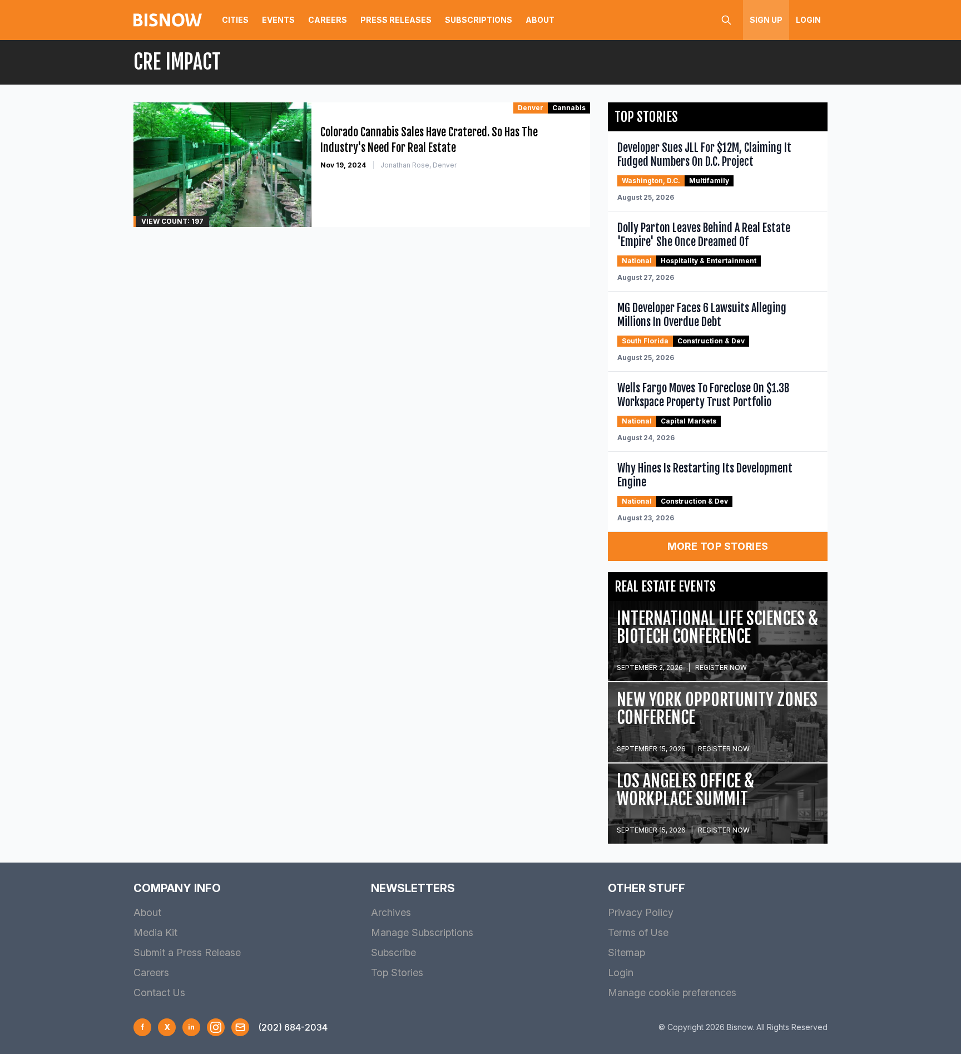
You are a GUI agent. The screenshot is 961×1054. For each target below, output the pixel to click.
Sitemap (626, 952)
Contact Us (159, 992)
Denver (530, 108)
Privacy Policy (640, 912)
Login (808, 19)
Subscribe (393, 952)
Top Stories (397, 972)
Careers (327, 19)
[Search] (726, 20)
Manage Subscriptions (422, 932)
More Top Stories (718, 546)
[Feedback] (240, 1027)
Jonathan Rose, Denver (418, 165)
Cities (235, 19)
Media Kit (155, 932)
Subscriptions (478, 19)
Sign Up (766, 19)
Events (278, 19)
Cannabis (569, 108)
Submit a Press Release (187, 952)
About (540, 19)
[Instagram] (216, 1027)
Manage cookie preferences (672, 992)
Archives (391, 912)
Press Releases (396, 19)
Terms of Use (638, 932)
